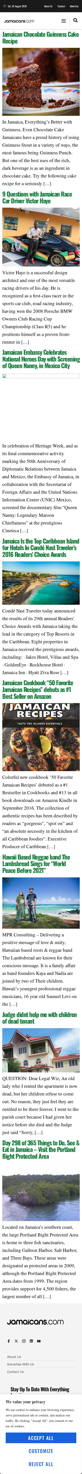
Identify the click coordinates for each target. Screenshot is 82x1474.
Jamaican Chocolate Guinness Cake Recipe (40, 37)
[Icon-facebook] (8, 1341)
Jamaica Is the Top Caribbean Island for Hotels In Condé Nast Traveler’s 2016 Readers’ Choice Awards (40, 547)
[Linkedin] (31, 1341)
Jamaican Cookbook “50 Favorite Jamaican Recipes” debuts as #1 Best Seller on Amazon (37, 689)
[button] (63, 20)
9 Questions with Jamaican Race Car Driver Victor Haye (37, 197)
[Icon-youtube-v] (39, 1341)
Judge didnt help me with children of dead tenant (39, 1018)
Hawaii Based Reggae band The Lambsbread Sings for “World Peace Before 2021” (36, 863)
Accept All (41, 1437)
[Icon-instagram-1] (24, 1341)
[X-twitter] (16, 1341)
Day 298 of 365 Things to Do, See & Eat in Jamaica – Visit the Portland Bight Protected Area (40, 1149)
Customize (41, 1450)
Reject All (41, 1463)
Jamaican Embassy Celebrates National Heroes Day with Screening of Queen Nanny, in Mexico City (41, 358)
